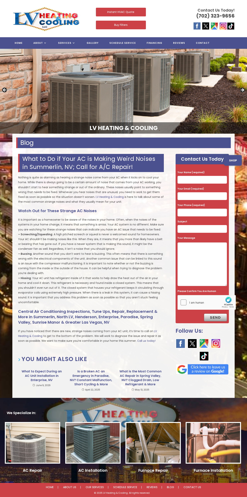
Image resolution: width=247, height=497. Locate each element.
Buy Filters (121, 25)
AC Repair (32, 470)
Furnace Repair (153, 470)
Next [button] (242, 90)
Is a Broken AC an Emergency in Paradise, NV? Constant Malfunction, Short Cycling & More (91, 377)
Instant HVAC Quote (120, 12)
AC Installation (92, 470)
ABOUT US (69, 487)
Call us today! (146, 341)
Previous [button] (5, 90)
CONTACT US (192, 487)
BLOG (170, 487)
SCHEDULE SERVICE (125, 487)
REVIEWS (152, 487)
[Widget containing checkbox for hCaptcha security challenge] (207, 302)
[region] (123, 91)
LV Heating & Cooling (110, 197)
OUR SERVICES (95, 487)
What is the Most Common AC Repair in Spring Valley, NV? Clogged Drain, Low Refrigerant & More (140, 377)
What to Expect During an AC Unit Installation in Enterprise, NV (42, 375)
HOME (50, 487)
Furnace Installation (213, 470)
